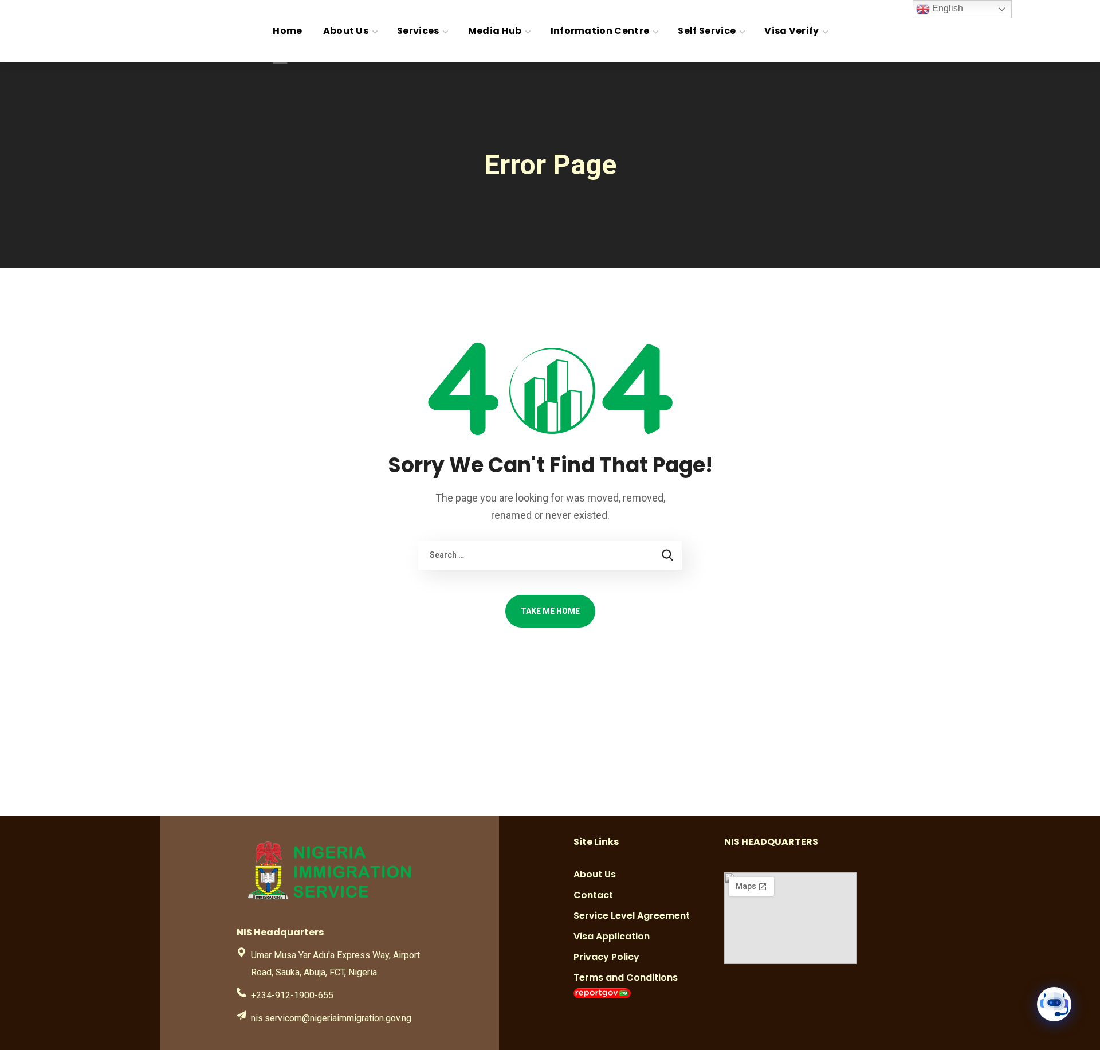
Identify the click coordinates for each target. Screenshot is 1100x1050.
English (946, 8)
